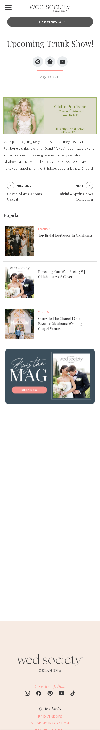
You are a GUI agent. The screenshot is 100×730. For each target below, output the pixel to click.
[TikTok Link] (73, 693)
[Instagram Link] (27, 693)
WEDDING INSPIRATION (50, 723)
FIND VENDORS (50, 22)
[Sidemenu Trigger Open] (8, 7)
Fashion (44, 228)
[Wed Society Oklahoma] (50, 8)
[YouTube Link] (61, 693)
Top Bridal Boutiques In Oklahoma (65, 235)
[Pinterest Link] (50, 693)
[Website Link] (50, 674)
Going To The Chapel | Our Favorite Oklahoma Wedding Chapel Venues (60, 323)
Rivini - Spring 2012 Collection (76, 197)
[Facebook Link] (38, 693)
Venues (43, 312)
